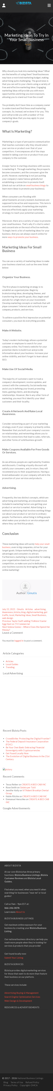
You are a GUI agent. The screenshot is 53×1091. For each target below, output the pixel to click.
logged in (18, 640)
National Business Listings (30, 1078)
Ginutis (32, 593)
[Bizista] (26, 10)
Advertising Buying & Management (21, 992)
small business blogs (36, 185)
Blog (5, 1082)
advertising (40, 609)
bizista (17, 612)
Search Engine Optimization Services (22, 996)
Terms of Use (16, 1082)
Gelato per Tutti (28, 787)
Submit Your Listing (13, 957)
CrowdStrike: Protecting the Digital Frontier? (28, 738)
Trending (10, 667)
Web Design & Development (18, 1000)
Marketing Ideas (23, 615)
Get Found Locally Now (17, 753)
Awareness (7, 612)
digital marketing (34, 612)
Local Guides (12, 664)
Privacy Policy (10, 1085)
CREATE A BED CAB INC (34, 784)
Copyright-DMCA (29, 1085)
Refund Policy (32, 1082)
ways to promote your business (23, 237)
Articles (29, 609)
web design (7, 618)
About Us (20, 912)
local (11, 615)
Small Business (39, 615)
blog (23, 612)
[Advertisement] (27, 706)
